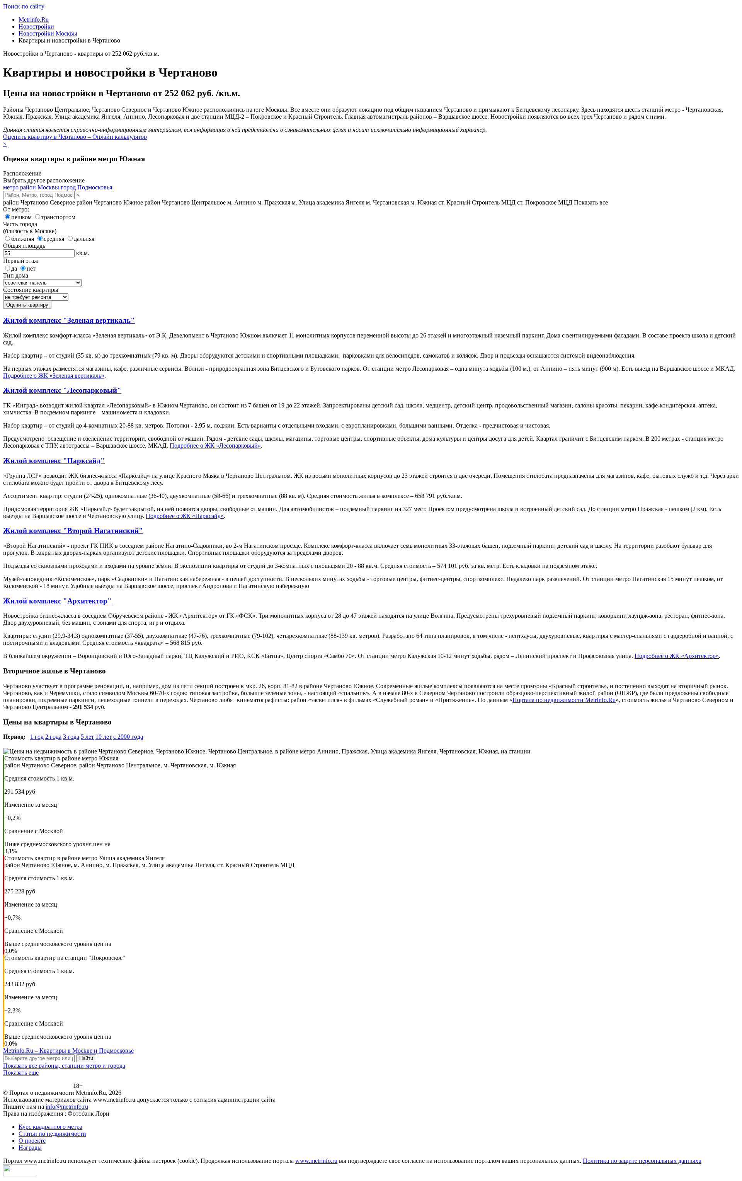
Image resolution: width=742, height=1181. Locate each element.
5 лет (87, 736)
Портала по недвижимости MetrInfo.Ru (564, 700)
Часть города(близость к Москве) (29, 227)
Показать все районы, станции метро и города (64, 1065)
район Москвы (39, 187)
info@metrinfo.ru (67, 1106)
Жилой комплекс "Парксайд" (54, 461)
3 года (71, 736)
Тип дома (15, 275)
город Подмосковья (86, 187)
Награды (30, 1147)
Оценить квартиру (27, 305)
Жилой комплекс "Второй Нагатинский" (73, 531)
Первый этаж (20, 260)
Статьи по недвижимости (52, 1133)
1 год (37, 736)
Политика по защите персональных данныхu (642, 1160)
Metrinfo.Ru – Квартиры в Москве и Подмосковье (68, 1050)
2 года (53, 736)
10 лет (103, 736)
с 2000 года (128, 736)
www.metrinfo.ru (316, 1160)
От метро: (16, 209)
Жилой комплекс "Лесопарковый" (62, 390)
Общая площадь (24, 245)
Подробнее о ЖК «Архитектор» (677, 656)
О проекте (32, 1140)
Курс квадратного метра (50, 1126)
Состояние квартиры (30, 289)
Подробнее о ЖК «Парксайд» (185, 516)
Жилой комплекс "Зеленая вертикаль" (69, 320)
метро (11, 187)
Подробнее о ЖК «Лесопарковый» (215, 445)
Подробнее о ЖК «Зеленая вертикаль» (53, 375)
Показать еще (21, 1072)
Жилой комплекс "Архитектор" (57, 601)
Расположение (22, 173)
